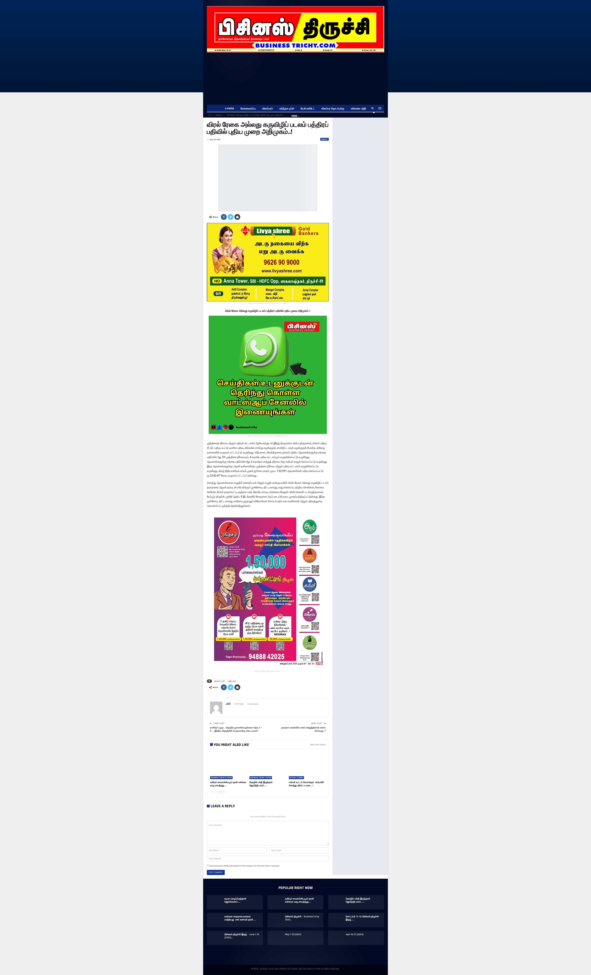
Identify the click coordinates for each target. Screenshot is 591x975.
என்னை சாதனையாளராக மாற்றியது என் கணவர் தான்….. (240, 918)
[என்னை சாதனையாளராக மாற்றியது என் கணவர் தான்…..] (215, 920)
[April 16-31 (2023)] (337, 938)
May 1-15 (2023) (293, 934)
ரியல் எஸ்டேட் (308, 108)
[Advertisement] (299, 75)
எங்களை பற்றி (358, 108)
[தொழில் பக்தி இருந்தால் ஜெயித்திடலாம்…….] (267, 766)
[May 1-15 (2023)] (276, 938)
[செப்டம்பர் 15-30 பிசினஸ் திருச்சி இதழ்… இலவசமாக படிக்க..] (337, 920)
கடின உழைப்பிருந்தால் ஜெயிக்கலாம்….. (235, 900)
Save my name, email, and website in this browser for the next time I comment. (245, 866)
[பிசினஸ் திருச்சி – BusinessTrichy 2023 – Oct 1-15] (276, 920)
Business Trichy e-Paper (221, 778)
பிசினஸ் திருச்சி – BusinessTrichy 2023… (302, 918)
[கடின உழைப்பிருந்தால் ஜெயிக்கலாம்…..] (215, 902)
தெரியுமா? (324, 139)
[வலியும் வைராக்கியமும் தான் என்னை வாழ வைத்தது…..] (228, 766)
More (294, 116)
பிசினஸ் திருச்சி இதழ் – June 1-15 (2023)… (241, 936)
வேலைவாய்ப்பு (248, 108)
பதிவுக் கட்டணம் (219, 681)
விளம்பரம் (267, 108)
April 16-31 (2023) (354, 934)
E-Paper (229, 108)
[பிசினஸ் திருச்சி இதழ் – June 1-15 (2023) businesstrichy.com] (215, 938)
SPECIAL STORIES (296, 778)
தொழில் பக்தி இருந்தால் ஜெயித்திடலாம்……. (358, 900)
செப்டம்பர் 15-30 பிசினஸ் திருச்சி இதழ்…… (362, 918)
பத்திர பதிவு (232, 681)
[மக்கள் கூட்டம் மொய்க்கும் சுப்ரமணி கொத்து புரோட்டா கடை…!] (307, 766)
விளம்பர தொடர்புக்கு (333, 108)
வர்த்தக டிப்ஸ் (286, 108)
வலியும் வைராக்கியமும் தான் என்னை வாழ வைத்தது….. (299, 900)
